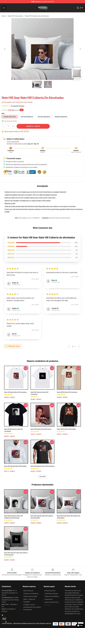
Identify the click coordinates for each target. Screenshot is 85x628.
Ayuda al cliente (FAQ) (51, 602)
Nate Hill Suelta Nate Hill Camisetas (15, 392)
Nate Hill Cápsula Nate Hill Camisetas (42, 466)
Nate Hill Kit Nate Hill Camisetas (67, 392)
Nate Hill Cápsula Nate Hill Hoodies (15, 466)
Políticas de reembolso (51, 596)
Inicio (4, 16)
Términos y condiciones (30, 593)
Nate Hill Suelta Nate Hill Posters (41, 429)
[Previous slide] (5, 49)
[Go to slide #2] (48, 84)
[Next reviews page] (79, 346)
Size (3, 113)
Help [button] (81, 625)
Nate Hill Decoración (15, 16)
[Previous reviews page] (69, 346)
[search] (78, 8)
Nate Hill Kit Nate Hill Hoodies (66, 429)
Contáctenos (48, 599)
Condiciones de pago (51, 593)
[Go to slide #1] (37, 84)
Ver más (42, 476)
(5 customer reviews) (17, 106)
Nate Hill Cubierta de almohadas (37, 16)
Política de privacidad (30, 596)
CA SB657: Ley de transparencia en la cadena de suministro (32, 607)
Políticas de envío (49, 590)
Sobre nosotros (28, 590)
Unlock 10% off (4, 619)
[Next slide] (80, 49)
